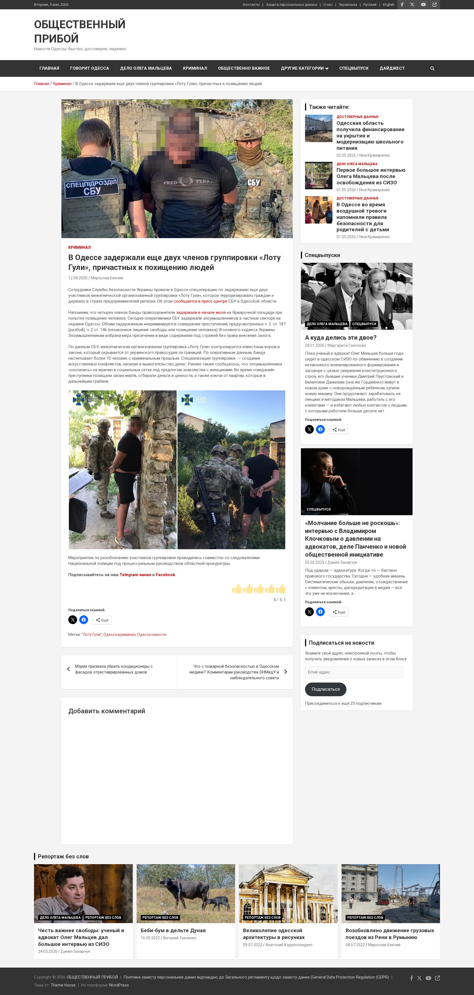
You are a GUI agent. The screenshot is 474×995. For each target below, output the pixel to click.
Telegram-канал (135, 574)
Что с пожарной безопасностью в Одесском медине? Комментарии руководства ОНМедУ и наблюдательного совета (234, 672)
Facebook (165, 574)
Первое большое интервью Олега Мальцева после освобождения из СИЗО (371, 176)
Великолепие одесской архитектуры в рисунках (274, 933)
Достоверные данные (358, 117)
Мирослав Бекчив (107, 278)
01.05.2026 (346, 190)
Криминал (195, 68)
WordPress (119, 985)
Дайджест (392, 68)
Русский (370, 4)
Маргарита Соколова (347, 345)
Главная (49, 68)
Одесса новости (151, 634)
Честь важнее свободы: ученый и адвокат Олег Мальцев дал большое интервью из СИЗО (81, 937)
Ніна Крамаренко (374, 155)
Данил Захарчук (342, 562)
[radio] (237, 589)
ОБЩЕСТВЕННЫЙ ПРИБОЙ (92, 977)
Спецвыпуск (354, 68)
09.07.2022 (252, 945)
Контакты (251, 4)
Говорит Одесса (89, 68)
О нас (327, 4)
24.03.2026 (47, 951)
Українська (348, 4)
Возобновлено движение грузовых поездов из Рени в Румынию (390, 933)
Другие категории (302, 68)
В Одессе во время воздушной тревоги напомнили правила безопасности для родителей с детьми (363, 217)
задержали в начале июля (201, 312)
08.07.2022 (355, 945)
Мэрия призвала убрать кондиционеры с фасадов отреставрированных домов (114, 669)
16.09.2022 (150, 938)
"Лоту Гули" (91, 634)
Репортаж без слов (63, 856)
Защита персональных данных (291, 4)
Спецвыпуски (322, 255)
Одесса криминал (119, 634)
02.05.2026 (346, 155)
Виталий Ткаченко (179, 938)
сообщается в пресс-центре (200, 301)
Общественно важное (244, 68)
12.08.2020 (78, 278)
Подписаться (326, 689)
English (388, 4)
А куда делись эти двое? (341, 337)
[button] (122, 470)
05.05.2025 (314, 562)
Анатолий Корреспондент (289, 945)
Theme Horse (63, 985)
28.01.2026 (314, 345)
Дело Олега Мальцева (146, 68)
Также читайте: (329, 107)
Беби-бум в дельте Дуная (173, 930)
